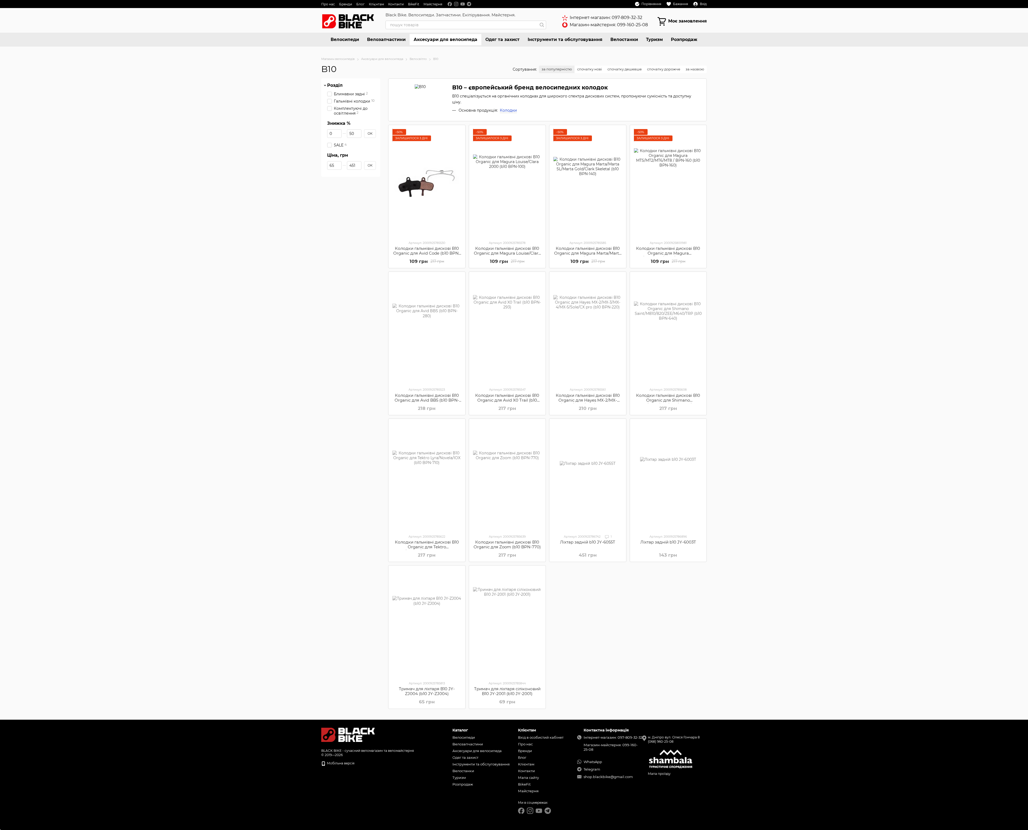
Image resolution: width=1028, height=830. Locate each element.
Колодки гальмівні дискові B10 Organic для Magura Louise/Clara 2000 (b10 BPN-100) (507, 253)
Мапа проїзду (659, 774)
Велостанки (624, 39)
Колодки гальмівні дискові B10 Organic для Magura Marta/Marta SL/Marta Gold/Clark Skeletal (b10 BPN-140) (587, 255)
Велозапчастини (386, 39)
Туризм (654, 39)
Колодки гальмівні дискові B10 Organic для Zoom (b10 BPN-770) (507, 544)
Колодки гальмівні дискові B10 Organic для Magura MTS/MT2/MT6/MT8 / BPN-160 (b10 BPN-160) (668, 255)
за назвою (695, 69)
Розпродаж (684, 39)
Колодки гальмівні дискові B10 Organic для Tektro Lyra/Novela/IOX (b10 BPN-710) (427, 547)
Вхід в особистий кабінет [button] (541, 737)
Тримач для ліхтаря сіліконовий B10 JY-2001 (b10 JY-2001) (507, 691)
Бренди (345, 4)
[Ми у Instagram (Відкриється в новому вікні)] (456, 4)
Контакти (396, 4)
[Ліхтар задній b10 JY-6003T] (668, 476)
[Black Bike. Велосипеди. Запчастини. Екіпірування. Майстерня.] (348, 735)
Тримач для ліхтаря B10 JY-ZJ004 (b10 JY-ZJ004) (427, 691)
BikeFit (413, 4)
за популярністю (557, 69)
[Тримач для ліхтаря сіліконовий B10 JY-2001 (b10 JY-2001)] (507, 623)
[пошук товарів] (542, 25)
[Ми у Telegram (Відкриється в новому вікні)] (469, 4)
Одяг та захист (502, 39)
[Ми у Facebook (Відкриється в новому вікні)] (450, 4)
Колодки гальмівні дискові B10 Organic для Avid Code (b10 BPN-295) (426, 253)
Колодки (508, 110)
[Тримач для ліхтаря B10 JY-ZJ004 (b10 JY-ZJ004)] (426, 623)
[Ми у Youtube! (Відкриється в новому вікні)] (462, 4)
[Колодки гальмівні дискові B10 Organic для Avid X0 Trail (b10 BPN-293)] (507, 329)
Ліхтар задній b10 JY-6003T (668, 542)
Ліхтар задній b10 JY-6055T (587, 542)
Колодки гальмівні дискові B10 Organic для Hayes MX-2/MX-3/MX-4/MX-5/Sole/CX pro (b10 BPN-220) (588, 402)
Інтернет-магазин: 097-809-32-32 (606, 17)
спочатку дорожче (663, 69)
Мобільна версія (340, 763)
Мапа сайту (528, 777)
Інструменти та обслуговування (565, 39)
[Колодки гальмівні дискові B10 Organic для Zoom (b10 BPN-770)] (507, 476)
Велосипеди (345, 39)
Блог (360, 4)
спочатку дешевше (624, 69)
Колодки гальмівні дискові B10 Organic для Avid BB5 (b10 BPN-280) (427, 400)
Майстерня (433, 4)
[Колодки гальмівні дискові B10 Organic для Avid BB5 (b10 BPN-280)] (426, 329)
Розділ (335, 85)
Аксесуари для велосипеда (445, 39)
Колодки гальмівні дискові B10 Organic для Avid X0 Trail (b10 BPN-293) (507, 400)
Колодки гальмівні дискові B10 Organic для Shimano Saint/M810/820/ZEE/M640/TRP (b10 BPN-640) (668, 402)
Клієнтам (376, 4)
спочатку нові (589, 69)
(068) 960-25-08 (661, 742)
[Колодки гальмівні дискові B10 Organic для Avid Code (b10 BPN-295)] (426, 182)
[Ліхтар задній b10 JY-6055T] (587, 476)
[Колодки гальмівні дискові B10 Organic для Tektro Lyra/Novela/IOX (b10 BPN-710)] (426, 476)
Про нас (328, 4)
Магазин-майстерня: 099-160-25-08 (609, 24)
